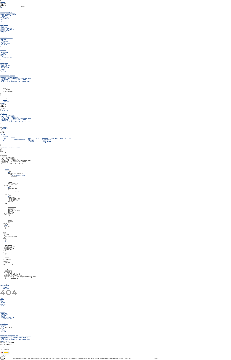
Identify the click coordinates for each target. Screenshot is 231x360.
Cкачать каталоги (4, 306)
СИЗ (9, 205)
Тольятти (7, 257)
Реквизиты (2, 316)
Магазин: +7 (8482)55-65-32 (7, 76)
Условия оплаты (3, 313)
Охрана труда (3, 308)
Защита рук (10, 172)
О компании (3, 304)
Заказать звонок (8, 280)
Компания (7, 225)
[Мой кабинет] (1, 148)
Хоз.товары (10, 216)
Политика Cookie (127, 358)
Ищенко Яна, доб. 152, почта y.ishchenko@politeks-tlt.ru (14, 79)
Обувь (9, 187)
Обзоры (2, 326)
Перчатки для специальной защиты (17, 175)
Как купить (7, 241)
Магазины (2, 312)
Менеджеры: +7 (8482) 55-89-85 (9, 77)
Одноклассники (6, 101)
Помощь (2, 319)
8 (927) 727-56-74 (3, 73)
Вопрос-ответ (3, 325)
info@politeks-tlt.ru (5, 96)
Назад (7, 167)
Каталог (7, 169)
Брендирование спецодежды (6, 318)
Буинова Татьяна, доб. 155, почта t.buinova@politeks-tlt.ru (15, 78)
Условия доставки (4, 314)
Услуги (6, 235)
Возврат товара (3, 315)
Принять (156, 358)
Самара (6, 255)
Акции (1, 300)
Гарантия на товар (4, 324)
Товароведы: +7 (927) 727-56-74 (6, 80)
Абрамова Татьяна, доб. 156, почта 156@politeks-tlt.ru (15, 81)
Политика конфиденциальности (7, 317)
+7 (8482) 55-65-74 (7, 75)
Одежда (9, 196)
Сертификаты (3, 307)
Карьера (2, 305)
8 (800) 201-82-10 (4, 70)
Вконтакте (5, 100)
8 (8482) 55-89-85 (3, 72)
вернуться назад (3, 298)
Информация (3, 309)
